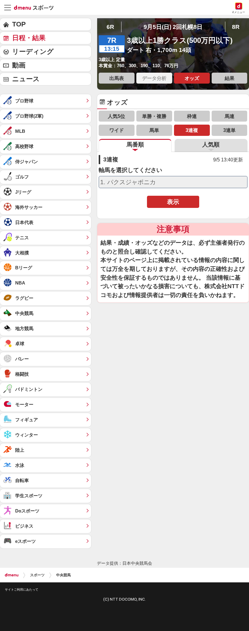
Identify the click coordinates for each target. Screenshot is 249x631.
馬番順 (135, 144)
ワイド (116, 130)
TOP (19, 24)
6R (110, 27)
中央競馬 (63, 575)
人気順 (211, 144)
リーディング (33, 51)
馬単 (154, 130)
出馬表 (116, 78)
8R (236, 27)
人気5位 (116, 116)
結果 (229, 78)
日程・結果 (29, 38)
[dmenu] (11, 575)
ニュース (26, 79)
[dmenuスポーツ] (36, 7)
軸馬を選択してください (130, 170)
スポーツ (37, 575)
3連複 (192, 130)
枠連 (192, 116)
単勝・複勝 (154, 116)
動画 (19, 65)
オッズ (192, 78)
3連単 (229, 130)
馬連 (229, 116)
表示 (173, 201)
